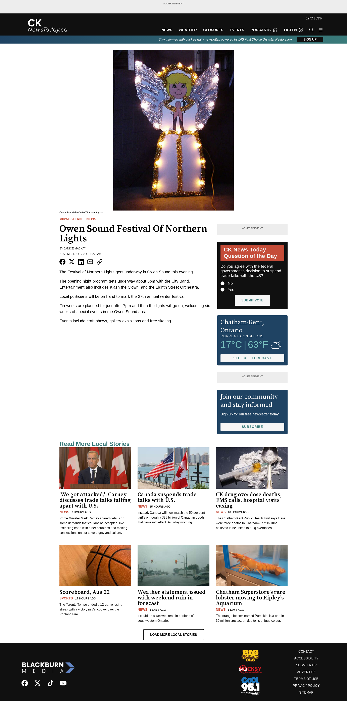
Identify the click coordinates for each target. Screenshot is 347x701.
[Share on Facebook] (62, 262)
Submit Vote (252, 300)
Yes (231, 289)
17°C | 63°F (314, 18)
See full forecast (252, 358)
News (91, 219)
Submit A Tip (306, 665)
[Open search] (311, 29)
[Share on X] (72, 262)
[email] (90, 262)
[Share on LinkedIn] (81, 262)
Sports (66, 598)
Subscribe (252, 426)
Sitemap (306, 692)
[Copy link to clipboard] (99, 262)
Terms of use (306, 679)
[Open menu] (320, 29)
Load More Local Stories (173, 634)
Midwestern (70, 219)
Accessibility (306, 658)
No (230, 283)
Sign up (310, 39)
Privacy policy (306, 685)
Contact (306, 651)
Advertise (306, 672)
